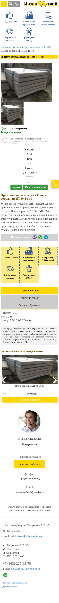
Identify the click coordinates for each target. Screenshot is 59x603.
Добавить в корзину (29, 400)
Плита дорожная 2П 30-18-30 (29, 386)
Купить (16, 187)
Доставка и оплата (9, 587)
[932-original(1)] (12, 113)
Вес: (29, 159)
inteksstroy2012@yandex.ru (29, 492)
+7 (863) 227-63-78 (29, 479)
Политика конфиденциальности (15, 583)
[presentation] (3, 380)
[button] (17, 4)
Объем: (29, 149)
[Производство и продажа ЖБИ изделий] (41, 3)
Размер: (29, 168)
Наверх (51, 588)
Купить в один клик (35, 187)
